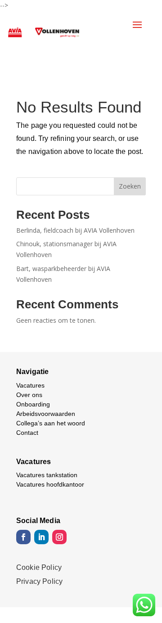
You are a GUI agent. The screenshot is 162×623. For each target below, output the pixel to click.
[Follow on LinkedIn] (41, 537)
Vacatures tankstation (46, 475)
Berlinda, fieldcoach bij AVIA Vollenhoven (75, 230)
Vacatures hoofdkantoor (50, 484)
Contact (27, 432)
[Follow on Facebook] (23, 537)
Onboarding (33, 404)
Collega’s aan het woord (50, 423)
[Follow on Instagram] (59, 537)
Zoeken (130, 186)
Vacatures (30, 385)
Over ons (29, 394)
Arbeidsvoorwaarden (45, 413)
